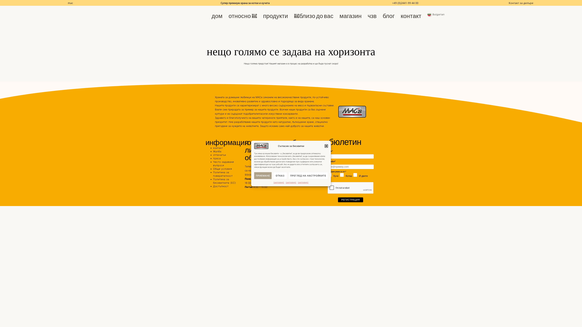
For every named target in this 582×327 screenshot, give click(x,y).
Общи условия (222, 168)
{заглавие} (279, 182)
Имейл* (331, 161)
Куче (336, 176)
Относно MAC (243, 16)
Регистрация (350, 199)
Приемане (263, 175)
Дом (217, 16)
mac (70, 3)
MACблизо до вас (313, 16)
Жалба (217, 151)
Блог (389, 16)
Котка (349, 176)
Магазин (351, 16)
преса (217, 158)
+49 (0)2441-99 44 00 (405, 3)
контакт (411, 16)
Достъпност (221, 186)
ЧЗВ (372, 16)
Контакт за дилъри (521, 3)
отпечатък (219, 154)
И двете (363, 176)
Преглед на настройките (308, 175)
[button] (326, 146)
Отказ (280, 175)
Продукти (275, 16)
